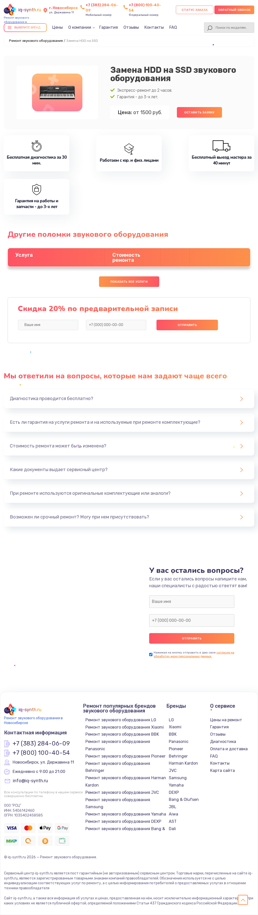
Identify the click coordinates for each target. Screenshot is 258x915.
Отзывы (131, 27)
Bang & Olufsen (184, 799)
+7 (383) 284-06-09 (41, 743)
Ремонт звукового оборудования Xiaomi (124, 727)
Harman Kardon (183, 763)
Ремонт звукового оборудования (36, 41)
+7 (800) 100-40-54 (41, 753)
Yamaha (176, 785)
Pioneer (176, 748)
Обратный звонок (234, 10)
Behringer (178, 756)
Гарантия (108, 27)
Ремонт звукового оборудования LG (120, 719)
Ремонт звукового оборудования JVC (122, 792)
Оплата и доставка (229, 748)
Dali (172, 828)
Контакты (154, 27)
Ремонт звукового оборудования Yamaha (125, 814)
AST (173, 821)
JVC (173, 770)
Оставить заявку (199, 112)
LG (171, 719)
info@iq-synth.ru (30, 780)
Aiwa (173, 814)
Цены (57, 27)
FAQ (173, 27)
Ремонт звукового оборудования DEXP (123, 821)
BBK (173, 734)
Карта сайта (222, 770)
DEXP (174, 792)
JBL (172, 806)
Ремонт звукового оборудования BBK (122, 734)
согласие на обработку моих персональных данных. (194, 654)
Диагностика (223, 741)
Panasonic (178, 741)
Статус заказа (195, 10)
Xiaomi (175, 727)
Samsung (178, 777)
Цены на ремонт (226, 719)
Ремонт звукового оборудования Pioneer (125, 756)
